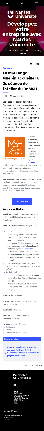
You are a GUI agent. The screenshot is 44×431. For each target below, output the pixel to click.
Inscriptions (22, 201)
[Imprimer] (31, 64)
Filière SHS (29, 249)
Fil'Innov (31, 162)
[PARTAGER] (37, 64)
